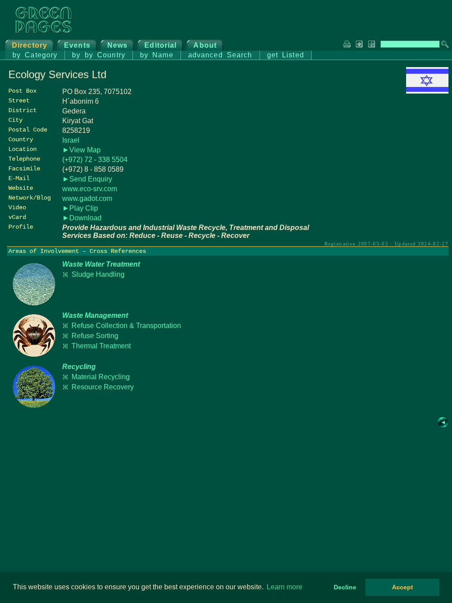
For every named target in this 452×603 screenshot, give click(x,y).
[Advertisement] (382, 157)
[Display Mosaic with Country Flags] (427, 91)
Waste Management (95, 315)
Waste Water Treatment (101, 264)
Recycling (79, 366)
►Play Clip (80, 208)
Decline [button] (345, 587)
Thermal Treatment (101, 346)
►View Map (81, 150)
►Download (82, 218)
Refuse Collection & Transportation (126, 325)
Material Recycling (101, 377)
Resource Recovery (103, 387)
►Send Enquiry (87, 179)
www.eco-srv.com (89, 188)
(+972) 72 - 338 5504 (95, 159)
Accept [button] (402, 587)
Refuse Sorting (95, 335)
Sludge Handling (98, 274)
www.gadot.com (87, 198)
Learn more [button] (284, 587)
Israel (70, 140)
